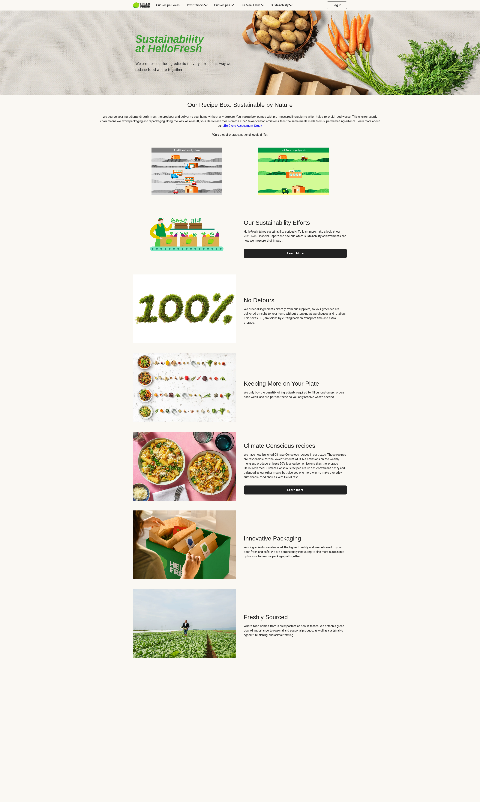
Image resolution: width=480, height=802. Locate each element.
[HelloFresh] (141, 5)
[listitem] (186, 170)
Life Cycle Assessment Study (242, 125)
